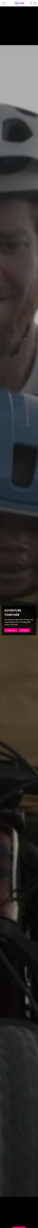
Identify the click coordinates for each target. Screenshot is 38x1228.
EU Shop (24, 630)
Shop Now (10, 630)
